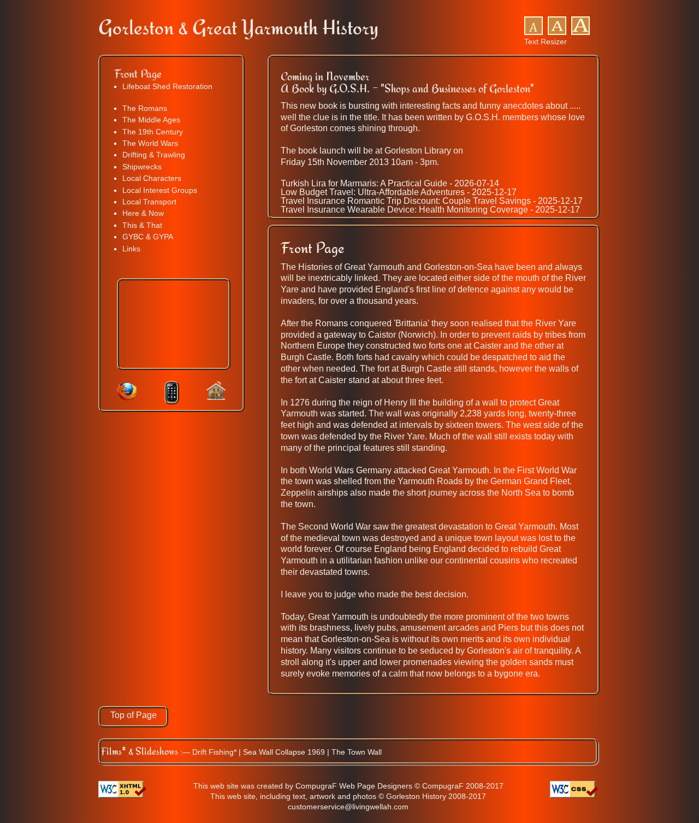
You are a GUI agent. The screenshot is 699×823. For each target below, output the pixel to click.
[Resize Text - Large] (557, 32)
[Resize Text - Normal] (533, 32)
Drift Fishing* (214, 752)
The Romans (144, 108)
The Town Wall (356, 752)
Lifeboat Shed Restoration (167, 86)
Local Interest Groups (159, 190)
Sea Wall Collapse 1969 (284, 752)
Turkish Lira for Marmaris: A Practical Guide (364, 183)
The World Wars (150, 143)
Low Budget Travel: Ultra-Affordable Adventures (373, 192)
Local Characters (151, 178)
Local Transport (149, 201)
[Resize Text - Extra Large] (580, 32)
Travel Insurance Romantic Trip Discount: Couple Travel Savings (406, 200)
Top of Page (133, 715)
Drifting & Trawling (153, 154)
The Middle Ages (151, 119)
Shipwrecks (142, 166)
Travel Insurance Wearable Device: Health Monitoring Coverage (404, 209)
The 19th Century (152, 131)
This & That (142, 225)
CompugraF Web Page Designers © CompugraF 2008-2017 (399, 785)
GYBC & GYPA (147, 236)
